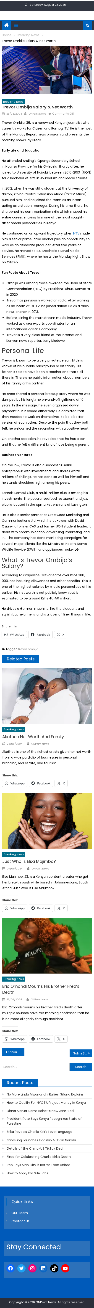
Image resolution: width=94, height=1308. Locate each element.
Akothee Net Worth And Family (33, 737)
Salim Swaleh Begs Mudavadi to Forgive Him (82, 1053)
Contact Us (20, 1221)
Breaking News (13, 102)
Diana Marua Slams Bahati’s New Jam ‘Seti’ (40, 1111)
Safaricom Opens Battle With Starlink (16, 1052)
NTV (76, 233)
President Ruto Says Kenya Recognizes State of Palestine (44, 1121)
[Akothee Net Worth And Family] (47, 696)
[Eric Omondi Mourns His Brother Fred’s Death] (47, 946)
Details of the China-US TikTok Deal (35, 1148)
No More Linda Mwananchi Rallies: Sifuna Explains (45, 1094)
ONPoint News (37, 114)
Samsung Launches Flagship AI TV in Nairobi (41, 1140)
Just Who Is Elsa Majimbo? (29, 861)
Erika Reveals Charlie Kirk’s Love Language (39, 1131)
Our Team (19, 1213)
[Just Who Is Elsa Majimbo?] (47, 821)
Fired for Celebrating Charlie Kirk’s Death (39, 1156)
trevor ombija (28, 649)
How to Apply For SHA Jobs (27, 1173)
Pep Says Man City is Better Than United (38, 1165)
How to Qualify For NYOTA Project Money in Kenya (46, 1102)
